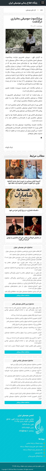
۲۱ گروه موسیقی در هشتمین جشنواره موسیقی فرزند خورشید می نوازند (23, 371)
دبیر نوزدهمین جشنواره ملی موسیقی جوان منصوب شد (25, 254)
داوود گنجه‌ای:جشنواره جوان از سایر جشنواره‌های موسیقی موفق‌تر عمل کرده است (23, 287)
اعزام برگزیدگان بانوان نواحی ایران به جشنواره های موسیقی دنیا (23, 376)
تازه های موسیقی (31, 10)
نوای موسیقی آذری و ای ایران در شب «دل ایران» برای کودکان (23, 367)
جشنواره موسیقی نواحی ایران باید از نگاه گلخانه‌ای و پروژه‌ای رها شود (23, 389)
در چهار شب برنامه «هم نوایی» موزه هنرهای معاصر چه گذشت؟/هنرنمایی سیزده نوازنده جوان (23, 263)
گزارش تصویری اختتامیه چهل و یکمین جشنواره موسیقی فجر (24, 321)
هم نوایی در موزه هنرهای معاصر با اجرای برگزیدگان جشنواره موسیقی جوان (23, 274)
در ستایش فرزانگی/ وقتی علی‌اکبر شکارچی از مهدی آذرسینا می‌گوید (24, 238)
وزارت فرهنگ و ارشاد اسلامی (34, 443)
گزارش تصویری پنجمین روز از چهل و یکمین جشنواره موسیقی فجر (23, 333)
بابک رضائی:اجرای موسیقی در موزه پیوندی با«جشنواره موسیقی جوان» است (23, 268)
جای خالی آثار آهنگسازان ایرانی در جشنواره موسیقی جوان (24, 283)
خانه (41, 10)
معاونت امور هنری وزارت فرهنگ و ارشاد (31, 446)
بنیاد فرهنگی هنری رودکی (35, 456)
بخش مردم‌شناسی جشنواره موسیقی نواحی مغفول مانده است (23, 385)
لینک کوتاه (9, 147)
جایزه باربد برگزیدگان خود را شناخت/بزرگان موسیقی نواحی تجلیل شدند (23, 342)
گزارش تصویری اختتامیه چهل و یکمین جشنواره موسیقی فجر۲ (23, 318)
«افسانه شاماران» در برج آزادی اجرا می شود (24, 210)
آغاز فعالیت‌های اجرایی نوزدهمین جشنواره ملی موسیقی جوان (23, 251)
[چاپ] (41, 138)
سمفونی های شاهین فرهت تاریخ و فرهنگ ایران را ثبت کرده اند (23, 347)
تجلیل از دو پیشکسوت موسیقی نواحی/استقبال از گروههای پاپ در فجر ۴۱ (23, 328)
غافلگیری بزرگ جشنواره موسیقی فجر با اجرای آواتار (26, 324)
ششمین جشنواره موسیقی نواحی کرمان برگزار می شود (25, 364)
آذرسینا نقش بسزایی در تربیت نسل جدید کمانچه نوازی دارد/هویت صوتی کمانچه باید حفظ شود (23, 182)
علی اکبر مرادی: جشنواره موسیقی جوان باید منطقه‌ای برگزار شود (23, 291)
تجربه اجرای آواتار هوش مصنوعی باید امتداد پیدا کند (26, 315)
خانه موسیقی (38, 453)
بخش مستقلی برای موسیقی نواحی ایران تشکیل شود (26, 382)
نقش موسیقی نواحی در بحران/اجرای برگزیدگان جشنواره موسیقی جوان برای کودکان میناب (23, 279)
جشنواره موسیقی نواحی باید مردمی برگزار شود (28, 379)
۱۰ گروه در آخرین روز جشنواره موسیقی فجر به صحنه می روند (23, 338)
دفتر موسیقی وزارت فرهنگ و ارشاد (32, 450)
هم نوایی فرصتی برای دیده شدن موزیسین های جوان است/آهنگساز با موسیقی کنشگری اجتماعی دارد (23, 258)
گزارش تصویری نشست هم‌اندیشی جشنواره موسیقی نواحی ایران (23, 397)
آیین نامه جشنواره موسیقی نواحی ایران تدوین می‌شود (25, 393)
